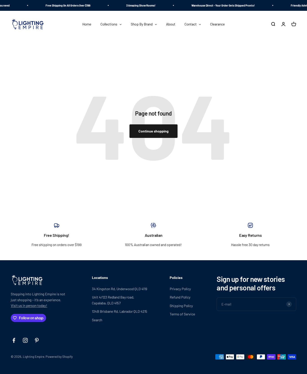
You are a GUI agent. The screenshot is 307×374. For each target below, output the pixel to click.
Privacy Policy (180, 289)
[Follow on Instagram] (25, 340)
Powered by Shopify (59, 356)
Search (97, 320)
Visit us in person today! (29, 305)
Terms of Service (182, 314)
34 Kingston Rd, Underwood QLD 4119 (119, 289)
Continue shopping (153, 131)
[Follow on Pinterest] (37, 340)
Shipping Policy (181, 305)
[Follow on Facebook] (14, 340)
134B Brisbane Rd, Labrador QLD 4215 (119, 311)
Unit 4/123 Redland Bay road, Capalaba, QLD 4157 (113, 300)
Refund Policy (180, 297)
